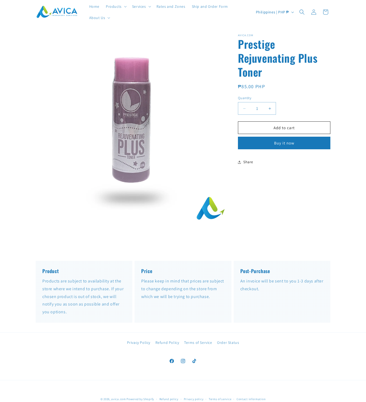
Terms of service (220, 399)
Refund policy (168, 399)
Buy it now (284, 143)
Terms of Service (198, 342)
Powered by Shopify (140, 399)
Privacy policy (194, 399)
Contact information (251, 399)
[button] (116, 6)
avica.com (118, 399)
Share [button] (248, 161)
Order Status (228, 342)
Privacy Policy (138, 342)
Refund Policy (167, 342)
